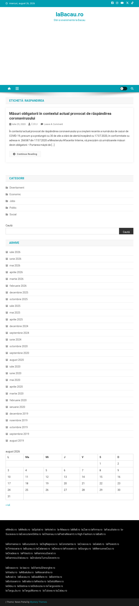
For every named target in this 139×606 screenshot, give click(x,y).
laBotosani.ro (13, 581)
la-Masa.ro (63, 529)
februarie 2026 (18, 285)
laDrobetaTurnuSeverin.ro (45, 557)
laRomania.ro (13, 544)
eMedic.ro (11, 529)
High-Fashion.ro (86, 534)
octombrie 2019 (19, 427)
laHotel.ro (50, 529)
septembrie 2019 (19, 433)
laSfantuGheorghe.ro (43, 567)
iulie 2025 (15, 305)
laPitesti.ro (27, 553)
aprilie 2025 (16, 319)
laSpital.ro (37, 529)
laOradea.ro (12, 553)
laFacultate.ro (112, 529)
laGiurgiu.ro (85, 548)
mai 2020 (15, 380)
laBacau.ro (69, 14)
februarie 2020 (18, 400)
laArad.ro (11, 576)
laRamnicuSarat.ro (45, 553)
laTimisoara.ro (14, 548)
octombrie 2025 (19, 299)
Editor (34, 124)
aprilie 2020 (16, 386)
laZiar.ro (86, 529)
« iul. (8, 504)
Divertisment (17, 187)
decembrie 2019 (19, 413)
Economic (15, 194)
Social (13, 214)
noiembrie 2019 (19, 420)
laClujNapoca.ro (49, 544)
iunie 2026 (15, 258)
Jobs (12, 201)
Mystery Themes (38, 602)
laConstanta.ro (67, 544)
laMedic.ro (24, 529)
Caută (9, 225)
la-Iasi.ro (25, 567)
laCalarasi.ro (43, 548)
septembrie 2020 (19, 353)
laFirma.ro (96, 529)
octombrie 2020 (19, 346)
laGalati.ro (98, 544)
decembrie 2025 (19, 292)
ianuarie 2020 (17, 407)
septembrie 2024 (19, 332)
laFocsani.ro (69, 548)
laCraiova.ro (84, 544)
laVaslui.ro (12, 572)
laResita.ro (40, 581)
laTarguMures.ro (31, 590)
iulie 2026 (15, 252)
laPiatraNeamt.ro (67, 534)
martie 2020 (17, 393)
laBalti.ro (101, 534)
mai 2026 (15, 265)
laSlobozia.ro (38, 586)
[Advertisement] (69, 57)
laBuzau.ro (29, 548)
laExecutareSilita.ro (30, 534)
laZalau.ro (61, 590)
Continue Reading (27, 154)
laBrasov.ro (12, 567)
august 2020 (17, 359)
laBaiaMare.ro (39, 576)
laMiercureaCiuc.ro (103, 548)
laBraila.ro (28, 581)
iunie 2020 (15, 373)
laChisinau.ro (49, 534)
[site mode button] (123, 88)
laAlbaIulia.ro (26, 572)
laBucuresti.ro (30, 544)
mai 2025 (15, 312)
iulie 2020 (15, 366)
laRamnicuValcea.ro (17, 557)
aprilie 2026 (16, 272)
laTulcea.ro (49, 590)
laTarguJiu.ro (14, 590)
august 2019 (17, 440)
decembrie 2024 (19, 326)
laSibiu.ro (11, 586)
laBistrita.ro (55, 576)
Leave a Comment (53, 124)
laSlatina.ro (23, 586)
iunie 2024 (15, 339)
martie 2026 (17, 278)
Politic (13, 207)
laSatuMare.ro (55, 581)
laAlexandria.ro (43, 572)
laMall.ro (75, 529)
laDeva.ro (57, 548)
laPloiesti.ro (112, 544)
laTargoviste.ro (54, 586)
